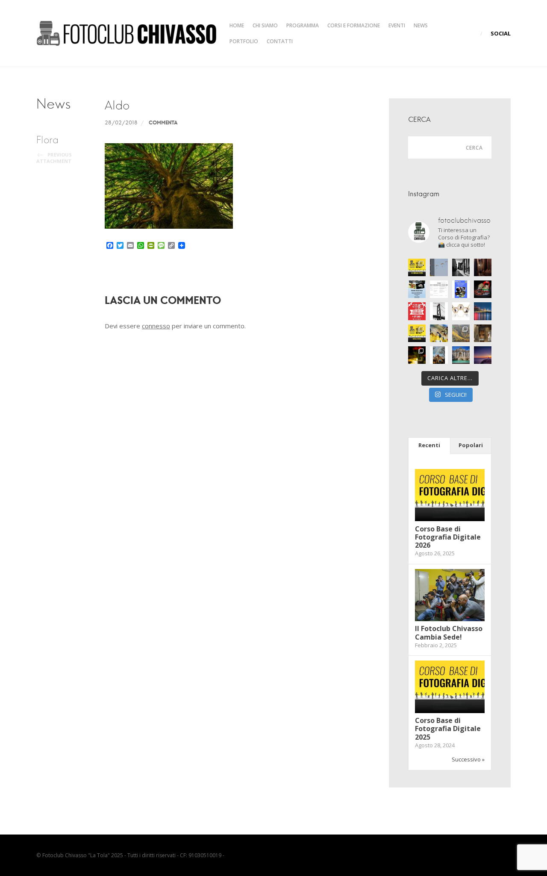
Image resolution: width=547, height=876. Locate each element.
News (421, 25)
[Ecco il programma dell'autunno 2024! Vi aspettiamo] (438, 289)
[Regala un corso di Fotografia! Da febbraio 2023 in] (417, 311)
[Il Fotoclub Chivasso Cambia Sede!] (450, 619)
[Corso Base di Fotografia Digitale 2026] (450, 519)
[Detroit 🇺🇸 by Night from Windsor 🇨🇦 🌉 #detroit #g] (482, 311)
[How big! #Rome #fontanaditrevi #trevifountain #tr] (461, 355)
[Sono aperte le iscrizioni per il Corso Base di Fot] (417, 333)
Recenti (429, 445)
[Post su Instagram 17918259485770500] (461, 289)
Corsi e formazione (353, 25)
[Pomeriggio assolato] (461, 267)
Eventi (396, 25)
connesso (156, 325)
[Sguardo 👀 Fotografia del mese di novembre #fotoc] (482, 333)
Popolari (471, 445)
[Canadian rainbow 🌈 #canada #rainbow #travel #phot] (438, 355)
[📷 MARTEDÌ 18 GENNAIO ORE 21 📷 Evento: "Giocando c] (438, 333)
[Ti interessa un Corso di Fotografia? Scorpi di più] (417, 267)
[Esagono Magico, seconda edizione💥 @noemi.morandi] (461, 311)
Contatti (280, 41)
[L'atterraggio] (438, 267)
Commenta (163, 122)
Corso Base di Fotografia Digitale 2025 (448, 728)
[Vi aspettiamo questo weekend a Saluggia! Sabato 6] (417, 289)
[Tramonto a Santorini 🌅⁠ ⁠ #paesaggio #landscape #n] (482, 355)
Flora (54, 149)
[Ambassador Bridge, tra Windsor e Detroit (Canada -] (438, 311)
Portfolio (243, 41)
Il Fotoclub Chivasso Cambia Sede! (448, 632)
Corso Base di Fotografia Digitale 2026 (448, 537)
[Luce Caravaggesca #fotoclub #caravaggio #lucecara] (482, 289)
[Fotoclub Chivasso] (126, 33)
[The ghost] (482, 267)
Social (501, 33)
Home (236, 25)
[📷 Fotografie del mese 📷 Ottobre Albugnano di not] (417, 355)
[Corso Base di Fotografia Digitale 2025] (450, 711)
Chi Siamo (265, 25)
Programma (302, 25)
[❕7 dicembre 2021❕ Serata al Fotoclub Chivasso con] (461, 333)
